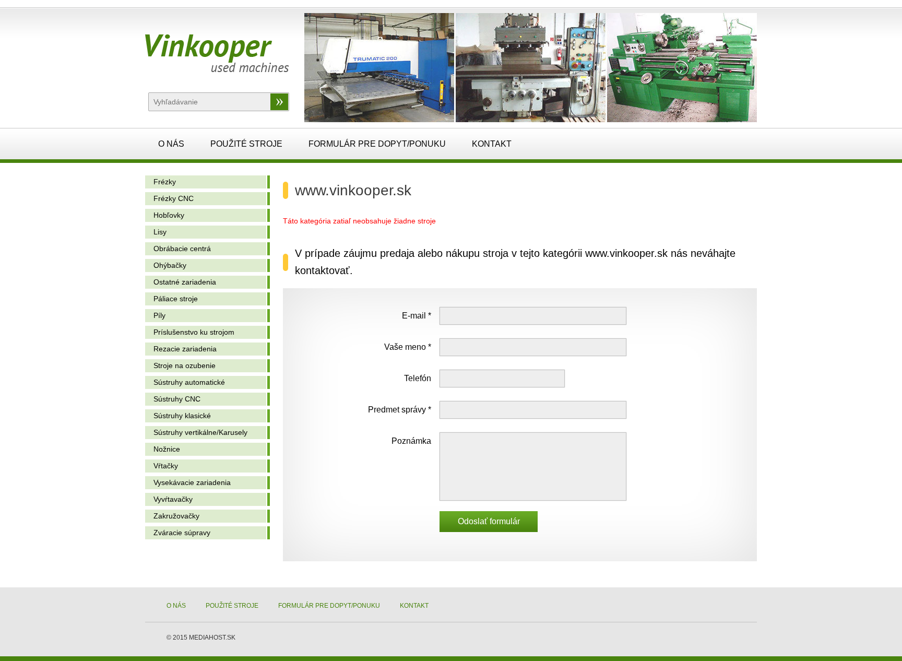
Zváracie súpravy (181, 532)
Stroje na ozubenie (184, 365)
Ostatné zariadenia (184, 282)
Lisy (160, 232)
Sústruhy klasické (182, 415)
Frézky (164, 182)
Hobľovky (168, 215)
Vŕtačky (165, 466)
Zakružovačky (176, 516)
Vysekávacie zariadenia (192, 482)
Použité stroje (246, 143)
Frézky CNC (173, 198)
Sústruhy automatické (189, 382)
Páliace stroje (175, 298)
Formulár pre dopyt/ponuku (377, 143)
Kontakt (492, 143)
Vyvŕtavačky (173, 499)
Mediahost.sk (212, 637)
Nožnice (166, 449)
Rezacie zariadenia (185, 349)
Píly (159, 315)
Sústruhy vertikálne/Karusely (200, 432)
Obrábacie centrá (182, 248)
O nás (171, 143)
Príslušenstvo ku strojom (193, 332)
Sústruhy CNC (176, 399)
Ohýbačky (169, 265)
